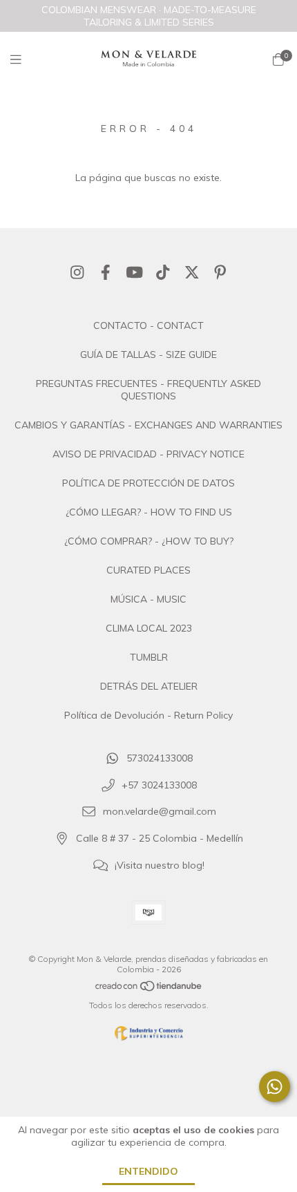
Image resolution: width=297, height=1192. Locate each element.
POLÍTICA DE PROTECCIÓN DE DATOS (148, 483)
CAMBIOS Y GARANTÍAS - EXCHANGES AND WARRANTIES (148, 425)
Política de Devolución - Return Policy (148, 715)
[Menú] (24, 59)
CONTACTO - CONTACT (148, 325)
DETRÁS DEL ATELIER (149, 686)
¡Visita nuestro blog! (159, 865)
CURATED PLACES (148, 570)
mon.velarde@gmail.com (159, 812)
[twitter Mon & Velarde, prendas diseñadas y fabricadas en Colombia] (192, 272)
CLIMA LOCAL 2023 (149, 628)
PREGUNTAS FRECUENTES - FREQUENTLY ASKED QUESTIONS (148, 389)
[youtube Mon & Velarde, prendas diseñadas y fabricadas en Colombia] (135, 272)
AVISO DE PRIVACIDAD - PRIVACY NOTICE (148, 454)
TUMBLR (149, 657)
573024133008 (159, 758)
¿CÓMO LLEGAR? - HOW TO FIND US (149, 512)
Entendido (148, 1171)
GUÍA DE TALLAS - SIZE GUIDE (148, 354)
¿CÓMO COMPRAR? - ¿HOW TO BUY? (148, 541)
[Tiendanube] (149, 989)
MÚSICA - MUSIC (148, 599)
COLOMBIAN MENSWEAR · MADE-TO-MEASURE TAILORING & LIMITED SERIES (148, 15)
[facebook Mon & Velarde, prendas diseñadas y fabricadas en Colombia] (106, 272)
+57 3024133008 (159, 785)
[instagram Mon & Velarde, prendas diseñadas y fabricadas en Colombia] (77, 272)
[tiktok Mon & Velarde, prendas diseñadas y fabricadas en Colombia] (163, 272)
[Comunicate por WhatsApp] (274, 1086)
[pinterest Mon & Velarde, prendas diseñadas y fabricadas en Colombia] (220, 272)
